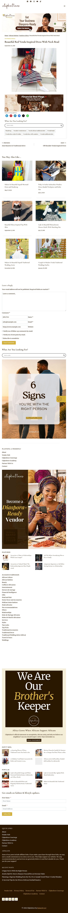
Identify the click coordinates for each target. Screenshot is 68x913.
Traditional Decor (8, 632)
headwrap (8, 130)
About (4, 452)
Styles (4, 622)
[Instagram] (34, 1)
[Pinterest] (27, 1)
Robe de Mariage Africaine (11, 615)
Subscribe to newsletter (11, 338)
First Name (6, 798)
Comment (6, 313)
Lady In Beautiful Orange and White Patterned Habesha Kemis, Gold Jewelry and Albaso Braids (21, 775)
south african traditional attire (36, 130)
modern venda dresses (19, 130)
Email (30, 322)
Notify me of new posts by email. (14, 335)
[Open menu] (64, 6)
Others (4, 610)
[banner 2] (34, 103)
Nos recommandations (9, 607)
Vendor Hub (6, 455)
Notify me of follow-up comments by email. (18, 331)
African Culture (7, 577)
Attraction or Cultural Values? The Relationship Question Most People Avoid (20, 566)
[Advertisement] (34, 654)
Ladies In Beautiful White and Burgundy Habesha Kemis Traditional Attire (20, 784)
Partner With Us (7, 463)
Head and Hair (7, 597)
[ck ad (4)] (34, 22)
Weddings (5, 640)
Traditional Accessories (10, 630)
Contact (4, 466)
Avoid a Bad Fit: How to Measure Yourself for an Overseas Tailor (23, 874)
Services (5, 620)
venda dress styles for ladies (13, 134)
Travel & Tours (7, 637)
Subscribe (7, 814)
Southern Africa (10, 38)
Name (30, 317)
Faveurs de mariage (8, 590)
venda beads (51, 130)
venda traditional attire (46, 134)
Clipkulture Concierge (9, 458)
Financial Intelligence (9, 592)
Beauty (4, 582)
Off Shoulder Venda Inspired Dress (54, 144)
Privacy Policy (19, 891)
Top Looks (5, 625)
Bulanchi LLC (41, 908)
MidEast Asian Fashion (9, 602)
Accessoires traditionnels (10, 575)
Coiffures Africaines (9, 585)
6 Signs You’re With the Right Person (14, 871)
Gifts (3, 595)
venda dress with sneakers (30, 134)
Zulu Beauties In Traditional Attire (13, 144)
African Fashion (7, 580)
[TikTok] (40, 1)
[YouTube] (37, 1)
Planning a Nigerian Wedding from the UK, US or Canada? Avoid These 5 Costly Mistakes (32, 877)
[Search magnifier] (61, 125)
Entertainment (7, 587)
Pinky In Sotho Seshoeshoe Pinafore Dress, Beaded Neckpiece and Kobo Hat (50, 187)
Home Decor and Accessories (12, 600)
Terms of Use (29, 891)
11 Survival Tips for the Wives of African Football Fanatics (21, 880)
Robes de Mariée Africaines (11, 617)
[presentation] (17, 171)
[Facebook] (30, 1)
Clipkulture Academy (9, 461)
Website (30, 327)
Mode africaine (7, 605)
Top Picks (5, 627)
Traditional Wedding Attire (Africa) (14, 635)
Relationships (6, 612)
